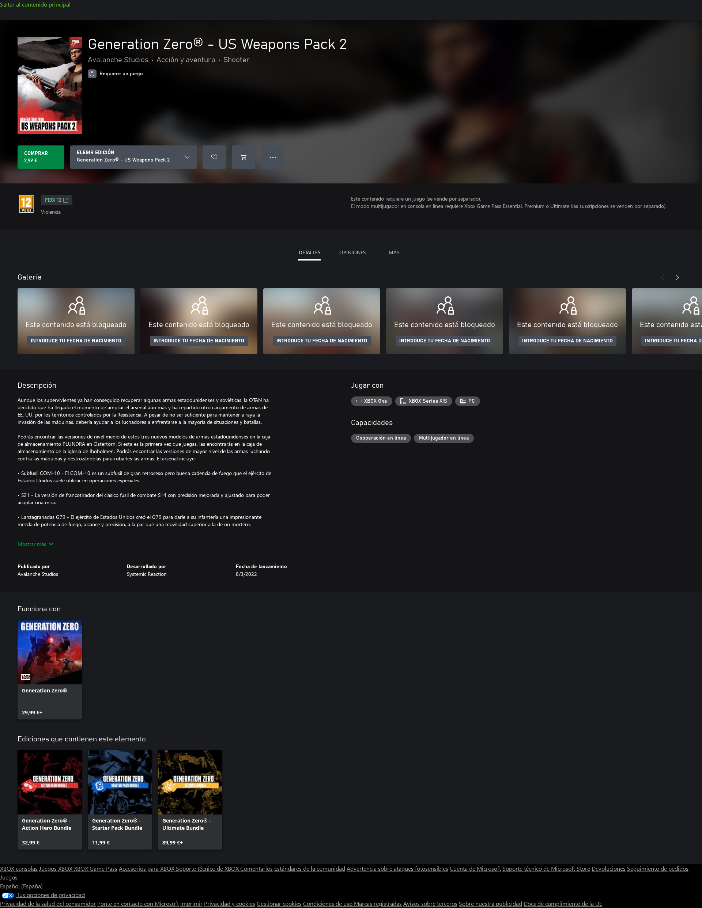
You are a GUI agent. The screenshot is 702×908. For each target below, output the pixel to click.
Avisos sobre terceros (430, 903)
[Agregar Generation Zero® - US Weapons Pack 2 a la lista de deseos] (214, 157)
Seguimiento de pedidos (657, 868)
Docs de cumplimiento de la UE (563, 903)
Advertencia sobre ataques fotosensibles (397, 868)
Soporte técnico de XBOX (208, 868)
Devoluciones (609, 868)
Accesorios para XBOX (147, 868)
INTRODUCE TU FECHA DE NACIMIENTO (76, 340)
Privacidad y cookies (229, 903)
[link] (50, 669)
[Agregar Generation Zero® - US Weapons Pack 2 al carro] (243, 157)
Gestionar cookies (279, 903)
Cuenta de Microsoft (475, 868)
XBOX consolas (19, 868)
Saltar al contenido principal (35, 4)
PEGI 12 (53, 200)
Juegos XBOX (56, 868)
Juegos (9, 877)
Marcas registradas (378, 903)
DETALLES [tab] (309, 252)
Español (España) (21, 886)
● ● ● (272, 157)
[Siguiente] (677, 277)
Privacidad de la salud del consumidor (48, 903)
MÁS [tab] (394, 252)
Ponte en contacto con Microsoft (138, 903)
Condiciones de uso (328, 903)
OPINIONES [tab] (352, 252)
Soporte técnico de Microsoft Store (546, 868)
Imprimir (191, 903)
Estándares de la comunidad (309, 868)
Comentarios (256, 868)
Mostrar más (32, 543)
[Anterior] (662, 277)
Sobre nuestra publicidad (490, 903)
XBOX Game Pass (95, 868)
